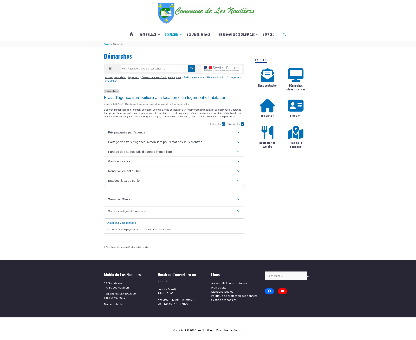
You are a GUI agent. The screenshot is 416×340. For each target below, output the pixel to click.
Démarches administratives (295, 87)
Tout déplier (234, 124)
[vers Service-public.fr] (221, 69)
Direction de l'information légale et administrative (127, 247)
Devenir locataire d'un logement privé (161, 77)
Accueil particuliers (115, 77)
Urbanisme (267, 116)
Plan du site (218, 287)
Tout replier (216, 124)
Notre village (148, 35)
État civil (295, 116)
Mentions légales (222, 291)
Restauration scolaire (267, 145)
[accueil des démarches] (110, 67)
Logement (133, 77)
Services (268, 35)
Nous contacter (267, 85)
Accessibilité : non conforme (229, 283)
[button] (284, 34)
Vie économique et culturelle (237, 35)
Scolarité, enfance (198, 35)
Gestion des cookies (223, 300)
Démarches (172, 35)
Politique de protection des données (234, 296)
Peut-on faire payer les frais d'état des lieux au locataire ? (142, 229)
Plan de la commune (296, 145)
